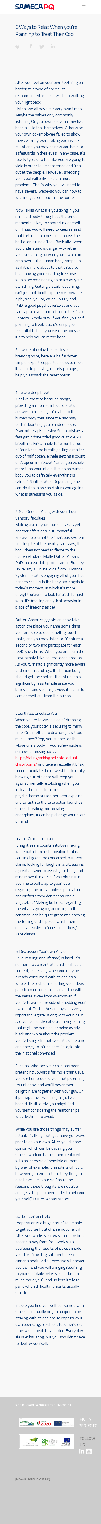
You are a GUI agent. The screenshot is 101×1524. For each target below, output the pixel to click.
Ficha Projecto (87, 1422)
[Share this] (31, 46)
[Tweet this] (42, 46)
